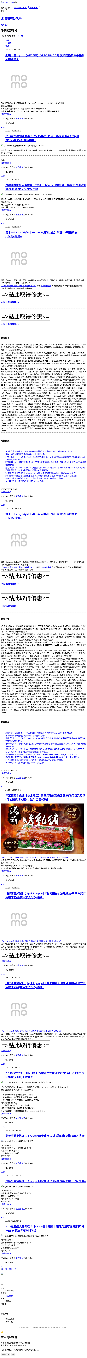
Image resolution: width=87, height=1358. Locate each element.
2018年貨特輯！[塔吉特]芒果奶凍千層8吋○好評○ (24, 481)
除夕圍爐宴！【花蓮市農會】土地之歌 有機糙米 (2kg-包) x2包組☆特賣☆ (34, 478)
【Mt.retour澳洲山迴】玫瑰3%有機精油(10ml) (18, 286)
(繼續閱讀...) (6, 114)
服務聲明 (65, 1327)
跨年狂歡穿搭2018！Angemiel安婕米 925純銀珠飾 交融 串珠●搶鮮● (45, 1135)
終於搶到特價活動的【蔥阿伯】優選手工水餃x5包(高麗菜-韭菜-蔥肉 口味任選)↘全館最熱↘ (42, 476)
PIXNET (26, 1327)
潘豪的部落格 (12, 19)
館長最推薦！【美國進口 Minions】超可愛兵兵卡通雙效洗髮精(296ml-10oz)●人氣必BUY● (41, 473)
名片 (7, 46)
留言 (23, 119)
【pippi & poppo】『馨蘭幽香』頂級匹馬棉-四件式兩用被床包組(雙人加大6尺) (31, 941)
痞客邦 (18, 119)
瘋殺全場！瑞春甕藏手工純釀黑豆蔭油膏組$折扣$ (25, 454)
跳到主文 (4, 25)
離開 (13, 1354)
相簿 (7, 40)
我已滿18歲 (5, 1354)
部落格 (8, 43)
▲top (3, 127)
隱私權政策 (56, 1327)
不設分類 (19, 36)
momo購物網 (46, 286)
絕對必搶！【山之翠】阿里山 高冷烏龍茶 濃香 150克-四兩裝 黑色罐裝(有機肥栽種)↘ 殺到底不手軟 (45, 468)
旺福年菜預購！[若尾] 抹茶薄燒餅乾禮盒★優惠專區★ (27, 470)
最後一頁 (12, 1269)
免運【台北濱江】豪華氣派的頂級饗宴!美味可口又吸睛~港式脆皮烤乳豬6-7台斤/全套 (35, 858)
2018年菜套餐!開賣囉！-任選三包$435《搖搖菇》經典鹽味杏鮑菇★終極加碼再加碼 (38, 451)
